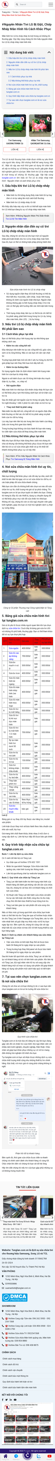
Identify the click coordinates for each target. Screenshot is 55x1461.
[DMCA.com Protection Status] (15, 1296)
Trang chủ (6, 12)
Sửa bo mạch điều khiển (13, 809)
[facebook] (2, 1400)
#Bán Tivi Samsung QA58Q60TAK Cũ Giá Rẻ (40, 142)
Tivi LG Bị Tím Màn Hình (16, 219)
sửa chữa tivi (14, 628)
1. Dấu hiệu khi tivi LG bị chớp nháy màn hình (25, 58)
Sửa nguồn (13, 648)
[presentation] (2, 134)
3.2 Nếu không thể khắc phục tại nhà (24, 80)
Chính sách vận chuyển (13, 1370)
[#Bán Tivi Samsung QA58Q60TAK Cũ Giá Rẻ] (40, 125)
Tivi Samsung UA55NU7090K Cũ (14, 142)
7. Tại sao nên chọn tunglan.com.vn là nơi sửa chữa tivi (26, 101)
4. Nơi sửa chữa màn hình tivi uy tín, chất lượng (26, 85)
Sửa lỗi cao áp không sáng (14, 656)
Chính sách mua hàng (12, 1358)
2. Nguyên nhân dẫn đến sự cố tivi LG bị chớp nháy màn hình (26, 64)
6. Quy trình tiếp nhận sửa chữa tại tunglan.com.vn (28, 96)
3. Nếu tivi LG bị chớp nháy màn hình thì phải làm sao (27, 71)
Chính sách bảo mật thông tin (15, 1376)
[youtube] (27, 1423)
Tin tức (15, 12)
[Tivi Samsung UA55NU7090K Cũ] (14, 125)
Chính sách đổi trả (11, 1364)
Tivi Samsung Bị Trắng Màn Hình (25, 459)
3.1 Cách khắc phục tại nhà (20, 76)
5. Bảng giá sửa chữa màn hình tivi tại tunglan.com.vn (22, 90)
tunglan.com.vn (9, 178)
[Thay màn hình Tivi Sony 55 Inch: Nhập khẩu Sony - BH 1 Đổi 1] (19, 1207)
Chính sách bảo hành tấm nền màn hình (20, 1387)
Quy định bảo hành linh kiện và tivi (17, 1382)
